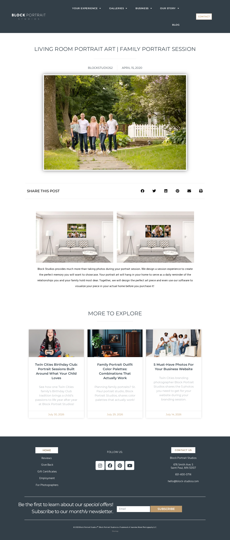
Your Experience (85, 8)
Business (142, 8)
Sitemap (115, 531)
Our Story (168, 8)
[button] (142, 191)
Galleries (116, 8)
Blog (176, 24)
